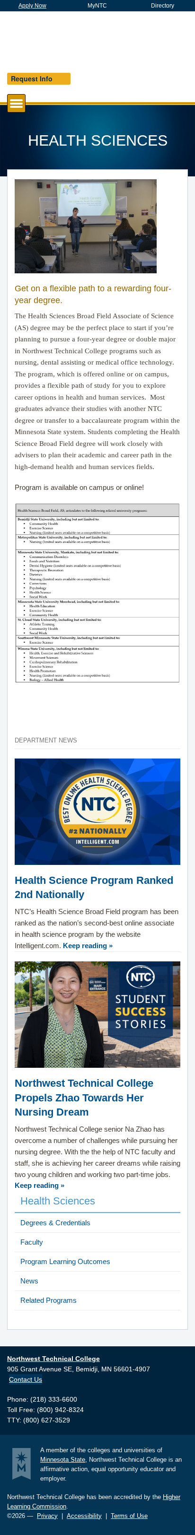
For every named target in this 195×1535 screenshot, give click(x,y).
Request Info (32, 78)
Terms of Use (129, 1515)
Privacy (47, 1515)
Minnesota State (62, 1459)
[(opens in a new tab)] (97, 1017)
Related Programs (48, 1300)
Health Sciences (57, 1201)
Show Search (166, 40)
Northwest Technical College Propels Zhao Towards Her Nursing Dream (84, 1097)
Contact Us (25, 1379)
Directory (162, 5)
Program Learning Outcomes (65, 1261)
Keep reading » (88, 946)
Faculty (31, 1242)
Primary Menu (25, 103)
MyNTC (97, 5)
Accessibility (84, 1515)
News (29, 1281)
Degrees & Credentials (55, 1223)
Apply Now (32, 5)
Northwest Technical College (73, 38)
